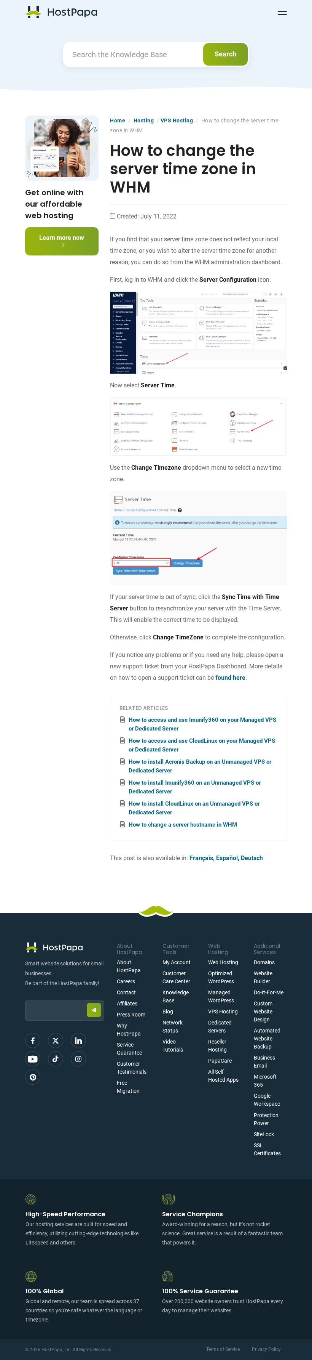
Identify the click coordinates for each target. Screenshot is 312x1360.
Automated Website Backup (267, 1039)
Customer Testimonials (131, 1068)
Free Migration (128, 1087)
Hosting (144, 120)
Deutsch (252, 858)
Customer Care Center (176, 977)
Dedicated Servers (220, 1027)
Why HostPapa (129, 1030)
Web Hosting (223, 962)
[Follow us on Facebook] (32, 1040)
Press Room (131, 1015)
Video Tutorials (172, 1046)
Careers (126, 981)
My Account (176, 962)
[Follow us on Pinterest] (32, 1077)
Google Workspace (267, 1100)
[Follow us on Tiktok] (55, 1058)
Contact (126, 992)
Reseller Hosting (217, 1046)
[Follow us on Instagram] (78, 1058)
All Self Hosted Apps (223, 1076)
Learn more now (61, 237)
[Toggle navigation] (282, 12)
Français (201, 858)
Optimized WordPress (221, 977)
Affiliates (127, 1003)
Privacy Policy (266, 1349)
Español (227, 858)
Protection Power (266, 1119)
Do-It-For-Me (268, 992)
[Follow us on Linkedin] (78, 1040)
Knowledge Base (175, 996)
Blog (167, 1011)
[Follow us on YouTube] (32, 1058)
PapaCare (220, 1061)
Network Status (172, 1027)
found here (230, 677)
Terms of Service (223, 1349)
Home (117, 120)
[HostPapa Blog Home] (61, 12)
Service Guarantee (129, 1049)
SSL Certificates (267, 1149)
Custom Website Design (263, 1011)
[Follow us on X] (55, 1040)
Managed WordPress (221, 996)
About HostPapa (129, 966)
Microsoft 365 (265, 1081)
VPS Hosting (177, 120)
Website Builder (263, 977)
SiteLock (264, 1134)
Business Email (264, 1062)
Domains (264, 962)
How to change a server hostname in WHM (183, 824)
